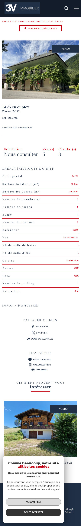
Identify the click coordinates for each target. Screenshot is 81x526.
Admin (68, 511)
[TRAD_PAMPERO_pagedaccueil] (22, 12)
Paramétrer (33, 502)
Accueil (5, 21)
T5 (45, 21)
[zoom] (40, 97)
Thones (23, 21)
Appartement (35, 21)
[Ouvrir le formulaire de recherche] (66, 8)
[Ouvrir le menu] (76, 8)
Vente (14, 21)
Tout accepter (34, 512)
